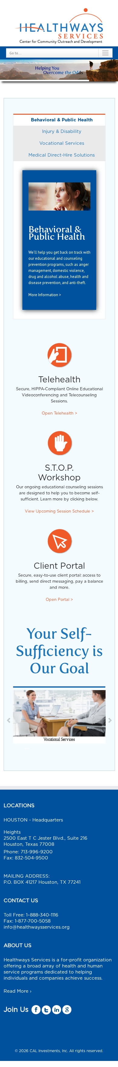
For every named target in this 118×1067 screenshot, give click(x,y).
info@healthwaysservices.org (37, 927)
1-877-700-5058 (33, 921)
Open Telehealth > (59, 413)
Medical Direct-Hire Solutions (61, 155)
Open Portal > (59, 600)
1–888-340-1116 (42, 915)
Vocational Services (61, 143)
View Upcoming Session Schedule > (59, 511)
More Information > (44, 294)
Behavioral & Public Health (62, 120)
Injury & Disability (61, 131)
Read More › (17, 991)
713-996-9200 (37, 852)
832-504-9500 (31, 858)
